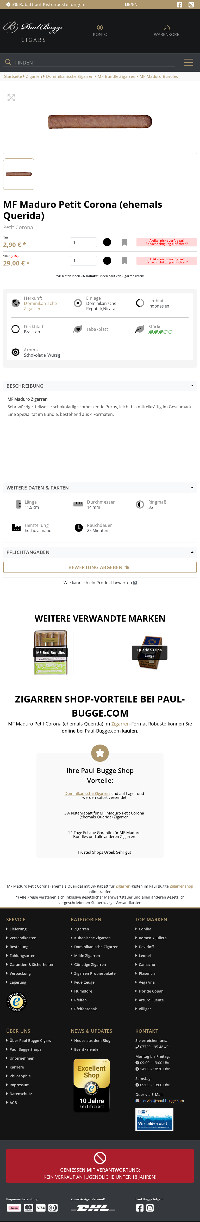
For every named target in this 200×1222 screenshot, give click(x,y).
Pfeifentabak (85, 1008)
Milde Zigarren (87, 955)
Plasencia (147, 973)
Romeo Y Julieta (153, 937)
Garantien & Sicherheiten (32, 964)
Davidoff (146, 946)
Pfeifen (80, 999)
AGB (13, 1102)
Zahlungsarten (22, 955)
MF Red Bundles (50, 652)
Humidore (83, 991)
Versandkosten (23, 937)
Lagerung (18, 982)
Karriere (17, 1067)
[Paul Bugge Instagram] (191, 4)
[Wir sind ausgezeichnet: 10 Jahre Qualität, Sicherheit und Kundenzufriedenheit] (92, 1087)
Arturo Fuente (151, 999)
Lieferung (18, 928)
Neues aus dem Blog (92, 1040)
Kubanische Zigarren (92, 937)
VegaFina (147, 982)
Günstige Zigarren (90, 964)
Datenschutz (21, 1093)
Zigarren (123, 886)
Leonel (145, 955)
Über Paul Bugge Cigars (30, 1040)
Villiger (145, 1008)
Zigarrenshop (181, 886)
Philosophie (20, 1075)
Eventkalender (87, 1049)
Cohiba (145, 928)
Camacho (147, 964)
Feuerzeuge (84, 982)
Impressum (19, 1084)
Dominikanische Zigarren (40, 305)
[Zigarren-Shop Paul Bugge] (33, 31)
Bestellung (19, 946)
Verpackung (20, 973)
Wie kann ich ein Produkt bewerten (98, 583)
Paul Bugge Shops (25, 1049)
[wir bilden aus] (155, 1117)
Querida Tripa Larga (149, 652)
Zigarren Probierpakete (95, 973)
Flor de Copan (151, 991)
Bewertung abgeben (95, 567)
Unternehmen (22, 1058)
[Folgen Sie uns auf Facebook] (180, 4)
